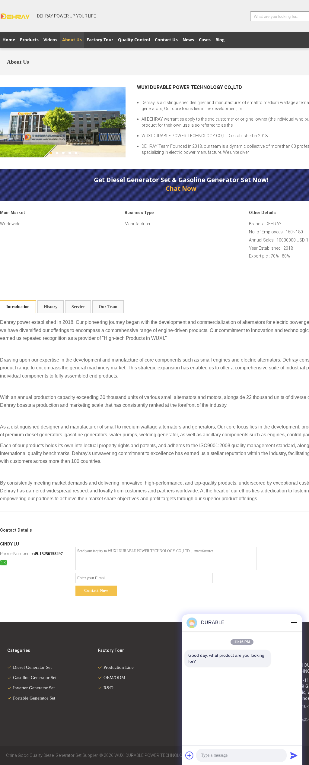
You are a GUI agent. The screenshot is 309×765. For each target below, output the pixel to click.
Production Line (119, 667)
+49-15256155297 (47, 554)
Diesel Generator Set (32, 667)
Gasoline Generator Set (34, 677)
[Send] (294, 755)
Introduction (18, 307)
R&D (108, 687)
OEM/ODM (114, 677)
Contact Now (96, 590)
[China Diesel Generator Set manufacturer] (15, 16)
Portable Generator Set (34, 698)
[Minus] (294, 622)
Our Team (108, 307)
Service (78, 307)
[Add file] (189, 755)
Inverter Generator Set (34, 687)
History (50, 307)
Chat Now (181, 188)
